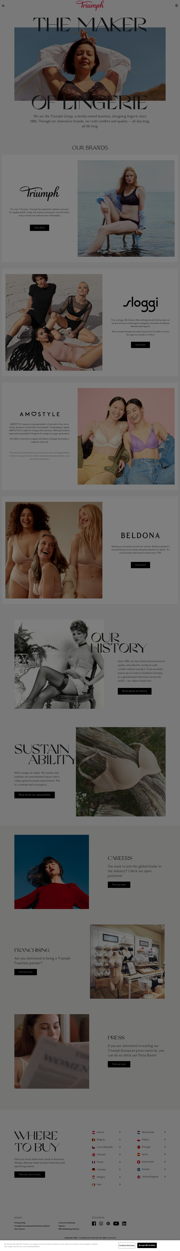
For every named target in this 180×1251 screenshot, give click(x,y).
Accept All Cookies (147, 1245)
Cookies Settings (127, 1245)
